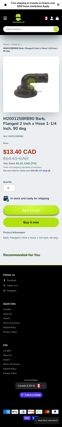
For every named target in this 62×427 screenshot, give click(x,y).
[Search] (55, 29)
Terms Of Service (11, 323)
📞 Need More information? (46, 420)
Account (51, 18)
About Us (7, 314)
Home (6, 44)
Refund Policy (9, 327)
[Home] (18, 18)
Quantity (7, 182)
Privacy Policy (10, 332)
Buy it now (31, 222)
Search (6, 318)
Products (16, 44)
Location (7, 309)
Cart (57, 18)
